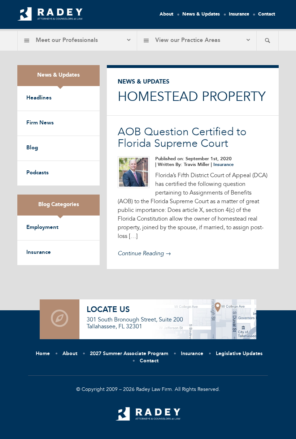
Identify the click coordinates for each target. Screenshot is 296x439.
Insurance (239, 14)
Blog (32, 148)
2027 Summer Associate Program (129, 353)
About (166, 14)
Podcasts (37, 173)
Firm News (40, 123)
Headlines (39, 98)
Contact (266, 14)
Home (43, 353)
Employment (42, 227)
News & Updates (201, 14)
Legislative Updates (239, 353)
